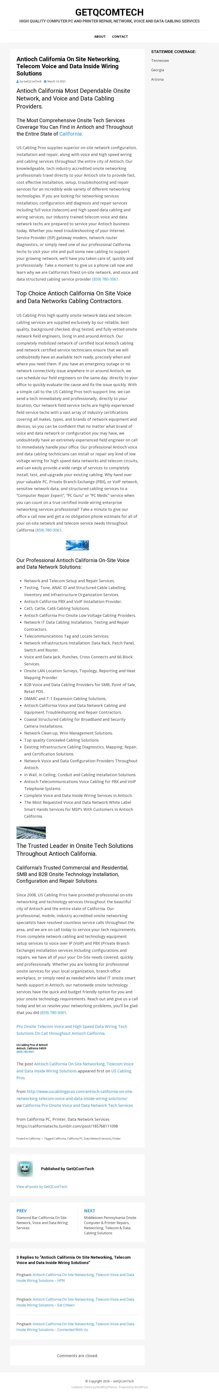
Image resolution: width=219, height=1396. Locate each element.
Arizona (157, 79)
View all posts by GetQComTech (41, 1186)
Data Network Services (97, 1138)
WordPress (141, 1387)
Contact (120, 36)
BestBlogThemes (106, 1387)
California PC (75, 1138)
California (34, 1138)
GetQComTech (109, 12)
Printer (116, 1138)
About (100, 36)
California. (71, 134)
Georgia (157, 70)
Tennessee (160, 60)
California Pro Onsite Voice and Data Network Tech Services (78, 1105)
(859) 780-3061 (105, 279)
